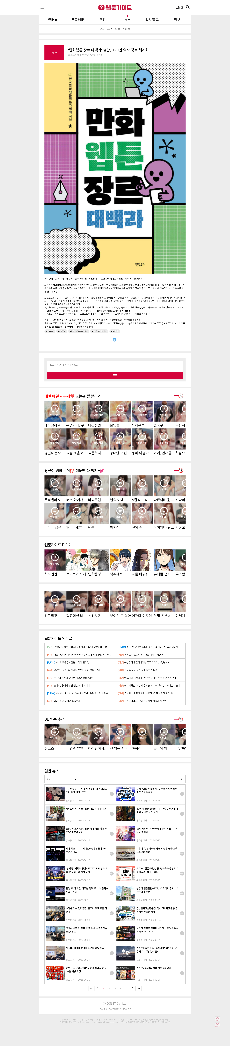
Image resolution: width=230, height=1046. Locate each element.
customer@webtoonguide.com (105, 1022)
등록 (115, 375)
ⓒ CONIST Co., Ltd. (115, 1003)
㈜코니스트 (66, 1020)
